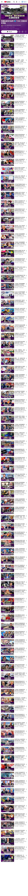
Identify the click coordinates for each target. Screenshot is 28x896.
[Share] (22, 31)
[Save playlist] (19, 31)
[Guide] (2, 2)
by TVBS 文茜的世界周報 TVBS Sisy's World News (12, 25)
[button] (14, 12)
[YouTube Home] (7, 2)
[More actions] (25, 31)
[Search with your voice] (16, 2)
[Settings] (19, 2)
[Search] (14, 2)
